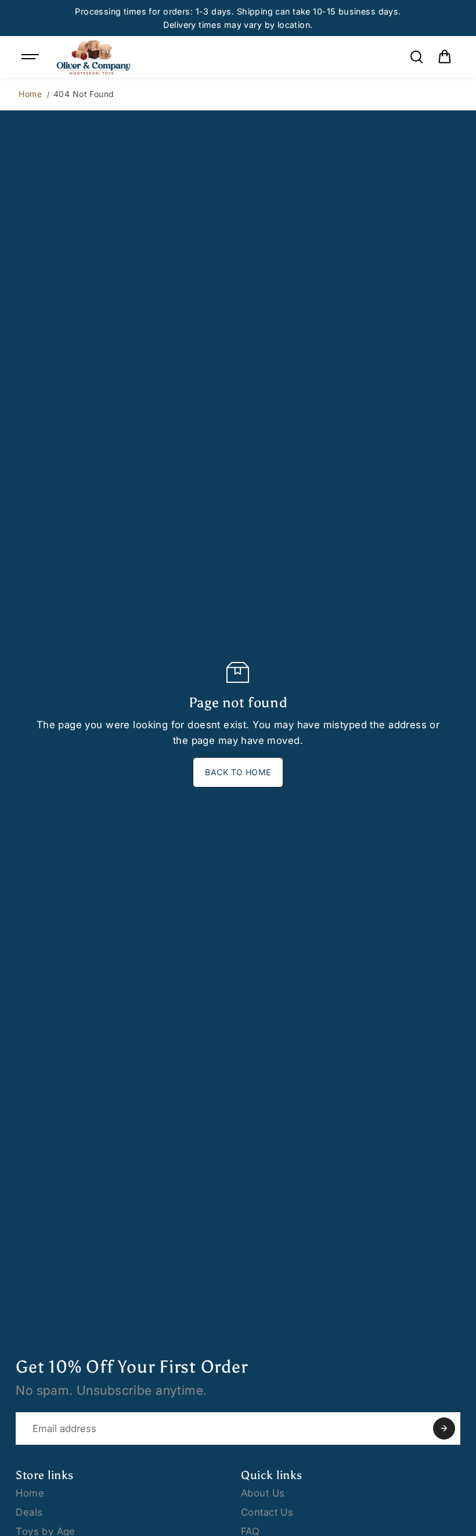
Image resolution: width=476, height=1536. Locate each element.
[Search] (416, 57)
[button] (444, 57)
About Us (262, 1493)
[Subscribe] (444, 1428)
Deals (29, 1512)
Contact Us (267, 1512)
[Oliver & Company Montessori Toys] (93, 56)
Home (30, 94)
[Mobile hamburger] (31, 57)
